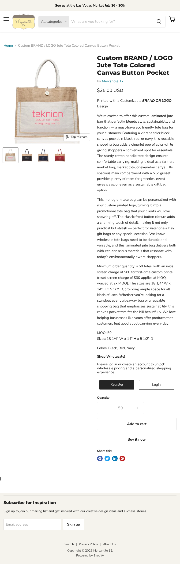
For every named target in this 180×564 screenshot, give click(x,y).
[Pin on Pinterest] (122, 458)
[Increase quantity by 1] (138, 408)
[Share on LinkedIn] (115, 458)
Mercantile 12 (113, 81)
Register (116, 384)
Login (156, 384)
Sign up (73, 524)
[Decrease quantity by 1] (103, 408)
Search (69, 544)
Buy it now (137, 439)
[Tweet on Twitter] (107, 458)
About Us (109, 544)
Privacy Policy (88, 544)
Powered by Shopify (90, 555)
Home (8, 46)
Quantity (103, 398)
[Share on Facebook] (100, 458)
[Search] (159, 21)
